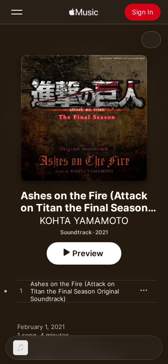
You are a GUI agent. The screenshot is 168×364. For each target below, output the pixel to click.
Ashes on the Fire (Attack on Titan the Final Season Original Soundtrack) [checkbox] (74, 291)
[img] (83, 12)
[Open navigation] (17, 12)
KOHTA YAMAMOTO (84, 220)
